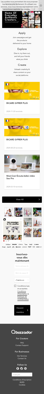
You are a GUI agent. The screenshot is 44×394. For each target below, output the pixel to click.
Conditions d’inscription (22, 380)
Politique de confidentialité (23, 298)
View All (19, 199)
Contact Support (22, 345)
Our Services (22, 356)
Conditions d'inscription (22, 292)
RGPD (22, 382)
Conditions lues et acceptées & (23, 286)
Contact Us (22, 358)
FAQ (22, 343)
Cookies (22, 385)
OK (34, 9)
